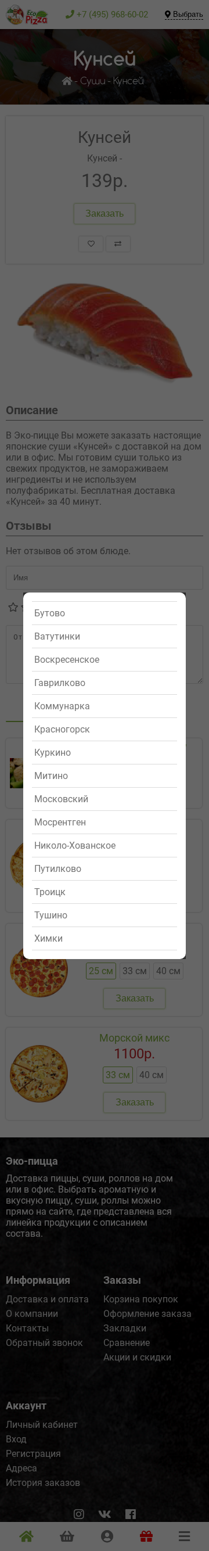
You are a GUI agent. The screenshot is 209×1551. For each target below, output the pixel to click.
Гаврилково (59, 682)
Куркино (52, 752)
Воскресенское (66, 659)
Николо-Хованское (75, 845)
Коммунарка (62, 706)
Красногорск (62, 729)
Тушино (50, 915)
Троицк (50, 891)
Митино (51, 775)
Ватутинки (57, 636)
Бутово (49, 613)
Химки (48, 938)
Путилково (57, 868)
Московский (61, 799)
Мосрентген (60, 822)
